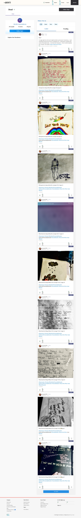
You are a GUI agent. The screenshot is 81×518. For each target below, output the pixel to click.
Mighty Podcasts (43, 506)
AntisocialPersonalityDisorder (45, 91)
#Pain (65, 91)
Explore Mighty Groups (44, 503)
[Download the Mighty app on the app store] (61, 502)
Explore (55, 2)
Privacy (71, 514)
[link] (7, 3)
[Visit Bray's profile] (40, 34)
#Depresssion (42, 382)
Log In (68, 2)
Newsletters (47, 2)
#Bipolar (40, 93)
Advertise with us (26, 505)
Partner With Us (26, 503)
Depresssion (44, 346)
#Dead (59, 44)
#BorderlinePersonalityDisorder (55, 90)
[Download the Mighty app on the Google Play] (71, 502)
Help (7, 508)
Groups (62, 2)
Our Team (8, 503)
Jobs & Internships (10, 505)
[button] (66, 9)
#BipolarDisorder (42, 384)
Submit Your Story (27, 502)
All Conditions (26, 509)
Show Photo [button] (70, 203)
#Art (63, 91)
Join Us (74, 2)
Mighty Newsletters (43, 505)
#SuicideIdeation (55, 91)
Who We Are (9, 502)
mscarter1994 (44, 53)
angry (43, 35)
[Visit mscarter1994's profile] (40, 54)
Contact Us (42, 502)
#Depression (41, 90)
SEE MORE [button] (56, 491)
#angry (51, 44)
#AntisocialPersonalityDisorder (45, 188)
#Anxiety (46, 90)
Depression (44, 54)
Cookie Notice (9, 511)
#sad (68, 91)
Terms (73, 514)
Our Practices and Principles (11, 506)
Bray (43, 34)
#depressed (55, 44)
